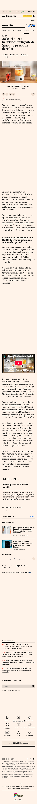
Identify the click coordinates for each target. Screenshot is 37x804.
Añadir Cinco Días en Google (12, 99)
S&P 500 (17, 12)
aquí (30, 572)
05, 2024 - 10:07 (18, 89)
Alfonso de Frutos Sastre (18, 86)
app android (29, 735)
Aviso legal (16, 784)
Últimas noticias (8, 641)
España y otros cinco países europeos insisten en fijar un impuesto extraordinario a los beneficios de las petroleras (17, 654)
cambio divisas (18, 727)
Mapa (9, 788)
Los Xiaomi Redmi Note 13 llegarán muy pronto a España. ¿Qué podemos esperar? (23, 530)
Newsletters (17, 788)
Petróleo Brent (32, 12)
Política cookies (24, 784)
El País (32, 20)
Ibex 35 (5, 12)
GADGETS (4, 36)
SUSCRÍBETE (27, 16)
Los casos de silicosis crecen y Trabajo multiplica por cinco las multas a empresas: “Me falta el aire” (18, 662)
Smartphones (6, 30)
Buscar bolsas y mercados (11, 680)
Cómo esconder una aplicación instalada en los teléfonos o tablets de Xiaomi (23, 544)
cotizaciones (7, 735)
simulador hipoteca (18, 720)
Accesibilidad (30, 786)
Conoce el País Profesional (18, 743)
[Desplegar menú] (3, 16)
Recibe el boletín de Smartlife (13, 507)
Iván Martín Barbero (19, 549)
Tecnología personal (20, 559)
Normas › (32, 516)
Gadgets (26, 30)
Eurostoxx (11, 690)
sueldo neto (29, 720)
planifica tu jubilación (7, 728)
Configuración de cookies (8, 786)
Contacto (10, 784)
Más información (6, 568)
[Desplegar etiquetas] (33, 558)
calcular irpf (7, 720)
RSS (13, 788)
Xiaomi (4, 559)
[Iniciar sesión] (33, 16)
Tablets (13, 30)
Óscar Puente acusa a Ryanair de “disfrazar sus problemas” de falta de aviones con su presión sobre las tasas (17, 646)
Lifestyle (32, 30)
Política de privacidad (21, 786)
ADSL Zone (30, 26)
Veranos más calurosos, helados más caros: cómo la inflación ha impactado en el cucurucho (16, 670)
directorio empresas (29, 727)
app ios (18, 735)
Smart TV (19, 30)
